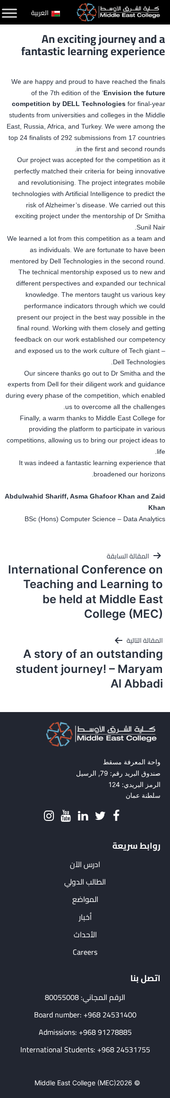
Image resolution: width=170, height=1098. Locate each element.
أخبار (85, 917)
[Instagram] (49, 816)
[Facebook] (116, 816)
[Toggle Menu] (9, 13)
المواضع (85, 899)
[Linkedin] (83, 816)
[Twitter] (100, 816)
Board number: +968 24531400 (85, 1014)
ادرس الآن (85, 864)
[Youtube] (66, 816)
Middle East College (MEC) (75, 1083)
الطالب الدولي (85, 882)
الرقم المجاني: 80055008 (85, 997)
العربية (40, 13)
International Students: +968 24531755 (85, 1049)
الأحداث (85, 934)
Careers (85, 952)
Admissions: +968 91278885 (85, 1032)
